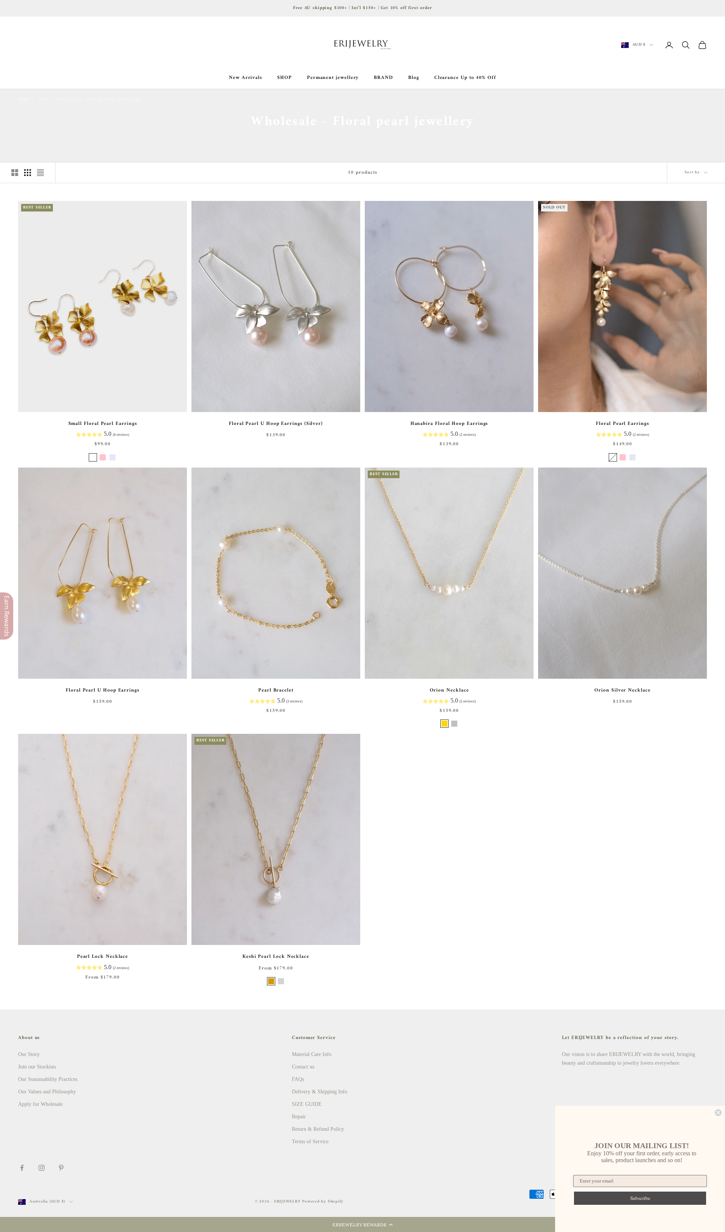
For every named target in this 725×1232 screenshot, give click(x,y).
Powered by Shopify (323, 1201)
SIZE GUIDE (307, 1104)
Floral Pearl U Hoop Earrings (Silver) (276, 424)
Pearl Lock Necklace (102, 957)
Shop (43, 99)
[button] (362, 1224)
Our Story (29, 1054)
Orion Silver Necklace (622, 690)
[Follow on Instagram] (41, 1168)
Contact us (303, 1067)
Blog (413, 78)
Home (24, 99)
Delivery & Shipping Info (319, 1092)
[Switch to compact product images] (40, 172)
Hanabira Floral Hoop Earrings (449, 424)
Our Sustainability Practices (47, 1079)
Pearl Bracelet (275, 690)
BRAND (383, 78)
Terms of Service (310, 1141)
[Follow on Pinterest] (61, 1168)
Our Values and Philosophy (47, 1092)
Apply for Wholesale (40, 1104)
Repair (299, 1116)
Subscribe (640, 1198)
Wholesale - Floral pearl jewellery (99, 99)
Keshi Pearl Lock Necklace (275, 957)
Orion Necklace (449, 690)
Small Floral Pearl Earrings (102, 424)
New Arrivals (245, 78)
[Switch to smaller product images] (27, 172)
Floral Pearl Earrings (622, 424)
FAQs (298, 1079)
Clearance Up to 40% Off (465, 78)
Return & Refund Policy (318, 1129)
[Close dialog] (718, 1112)
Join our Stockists (37, 1067)
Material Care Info (312, 1054)
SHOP (284, 78)
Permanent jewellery (333, 78)
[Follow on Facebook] (22, 1168)
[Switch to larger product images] (14, 172)
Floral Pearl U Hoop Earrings (102, 690)
